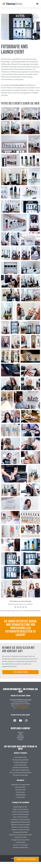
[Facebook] (14, 720)
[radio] (15, 607)
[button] (37, 3)
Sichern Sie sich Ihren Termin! (20, 696)
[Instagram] (26, 720)
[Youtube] (20, 720)
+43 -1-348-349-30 (21, 708)
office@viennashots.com (22, 706)
